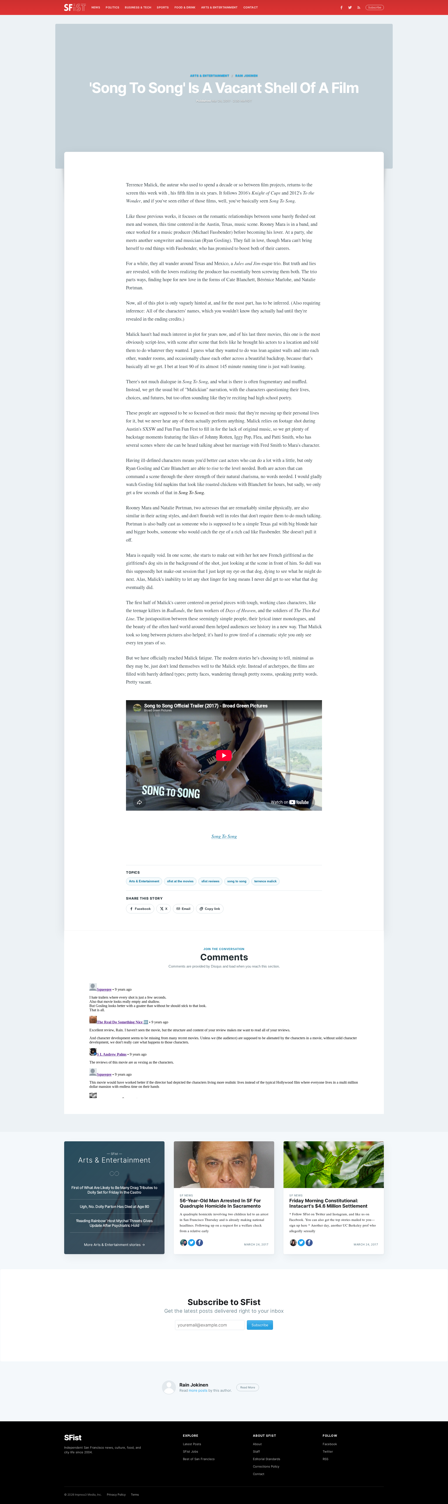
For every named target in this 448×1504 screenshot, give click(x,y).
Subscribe (374, 7)
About (257, 1444)
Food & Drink (185, 7)
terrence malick (265, 881)
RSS (325, 1459)
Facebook (330, 1444)
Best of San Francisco (199, 1459)
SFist (72, 1437)
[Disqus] (224, 1039)
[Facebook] (341, 8)
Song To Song (224, 836)
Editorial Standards (266, 1459)
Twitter (328, 1451)
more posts (198, 1390)
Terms (135, 1494)
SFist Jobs (190, 1451)
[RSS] (360, 7)
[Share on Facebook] (199, 1243)
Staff (256, 1451)
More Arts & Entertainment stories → (114, 1244)
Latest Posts (192, 1444)
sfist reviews (210, 881)
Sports (163, 7)
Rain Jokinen (246, 75)
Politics (112, 7)
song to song (236, 881)
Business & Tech (138, 7)
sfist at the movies (180, 881)
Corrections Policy (266, 1466)
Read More (247, 1387)
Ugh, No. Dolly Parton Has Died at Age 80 (114, 1206)
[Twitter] (350, 7)
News (95, 7)
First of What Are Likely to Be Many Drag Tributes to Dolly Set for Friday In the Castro (114, 1190)
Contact (250, 7)
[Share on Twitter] (192, 1243)
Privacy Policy (116, 1494)
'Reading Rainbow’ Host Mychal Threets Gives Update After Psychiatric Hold (114, 1223)
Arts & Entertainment (219, 7)
